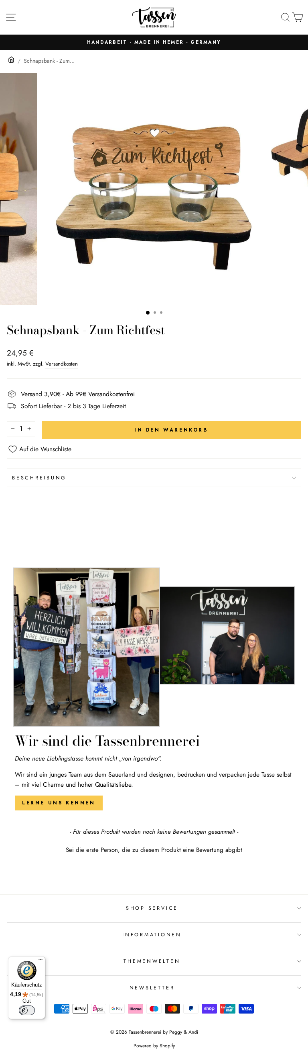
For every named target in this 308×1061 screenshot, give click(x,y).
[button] (154, 849)
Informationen (152, 934)
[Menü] (40, 961)
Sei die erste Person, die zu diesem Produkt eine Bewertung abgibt (154, 850)
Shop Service (152, 908)
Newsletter (152, 987)
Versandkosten (61, 364)
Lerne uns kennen (58, 802)
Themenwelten (152, 961)
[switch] (27, 1010)
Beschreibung (39, 477)
